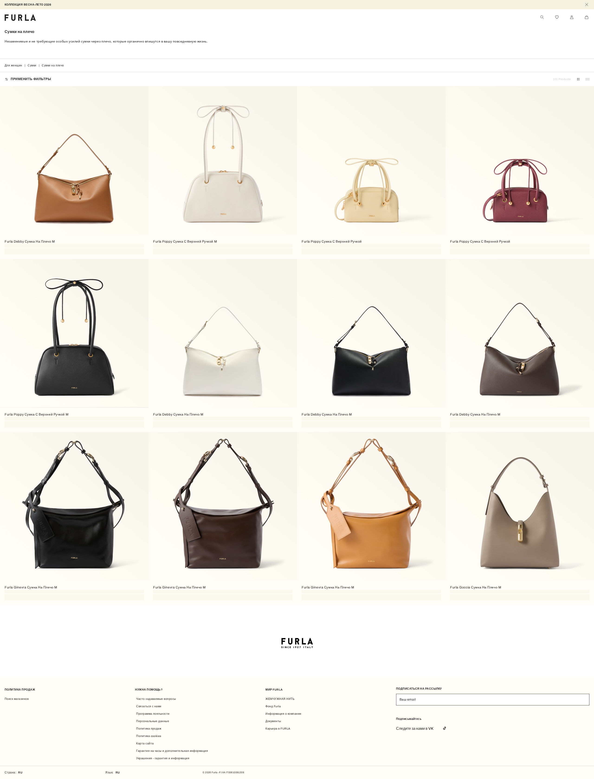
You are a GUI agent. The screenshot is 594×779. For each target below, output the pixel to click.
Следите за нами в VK (414, 728)
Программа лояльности (153, 713)
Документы (273, 721)
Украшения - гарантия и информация (162, 758)
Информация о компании (283, 713)
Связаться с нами (148, 706)
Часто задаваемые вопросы (156, 699)
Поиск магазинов (17, 699)
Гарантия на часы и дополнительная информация (172, 751)
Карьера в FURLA (277, 728)
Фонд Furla (273, 706)
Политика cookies (148, 736)
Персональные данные (152, 721)
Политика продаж (148, 728)
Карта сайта (145, 743)
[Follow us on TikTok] (444, 728)
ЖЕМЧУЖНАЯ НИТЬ (279, 699)
